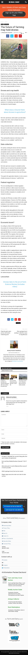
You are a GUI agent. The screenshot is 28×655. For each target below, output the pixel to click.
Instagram (5, 565)
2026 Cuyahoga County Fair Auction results (12, 471)
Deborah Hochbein (11, 397)
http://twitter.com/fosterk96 (17, 361)
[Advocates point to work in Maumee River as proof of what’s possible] (23, 376)
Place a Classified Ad (8, 538)
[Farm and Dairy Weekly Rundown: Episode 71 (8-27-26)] (14, 376)
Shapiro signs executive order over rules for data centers (14, 475)
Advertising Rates (7, 525)
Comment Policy (7, 543)
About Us (5, 533)
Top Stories (6, 24)
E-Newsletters (6, 567)
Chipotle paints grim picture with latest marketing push (6, 333)
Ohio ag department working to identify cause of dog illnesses (20, 333)
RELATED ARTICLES (6, 368)
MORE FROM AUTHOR (7, 370)
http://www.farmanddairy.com (14, 352)
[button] (26, 2)
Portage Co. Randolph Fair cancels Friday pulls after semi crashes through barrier (5, 383)
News (2, 24)
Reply (7, 406)
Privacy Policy (6, 528)
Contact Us (5, 536)
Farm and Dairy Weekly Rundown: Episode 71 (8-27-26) (14, 462)
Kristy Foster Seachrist (7, 32)
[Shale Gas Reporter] (14, 633)
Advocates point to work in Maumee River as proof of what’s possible (14, 466)
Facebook (4, 560)
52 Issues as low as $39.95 (12, 506)
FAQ (4, 530)
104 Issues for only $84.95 (14, 510)
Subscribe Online (7, 541)
